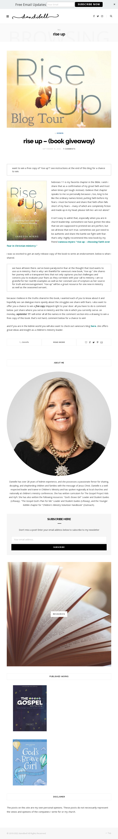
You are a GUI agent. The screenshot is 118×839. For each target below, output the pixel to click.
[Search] (109, 16)
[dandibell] (35, 16)
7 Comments (69, 149)
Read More (59, 342)
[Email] (101, 342)
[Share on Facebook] (89, 342)
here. (94, 325)
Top (109, 833)
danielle (25, 342)
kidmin (60, 133)
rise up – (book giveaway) (59, 141)
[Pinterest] (97, 342)
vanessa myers (66, 241)
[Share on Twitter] (94, 342)
